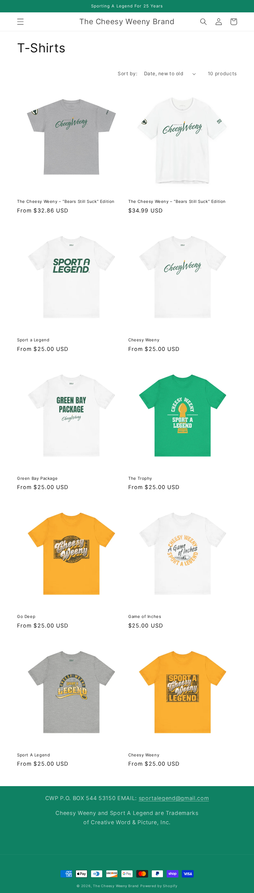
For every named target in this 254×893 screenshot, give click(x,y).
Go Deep (26, 616)
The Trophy (140, 478)
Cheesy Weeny (143, 339)
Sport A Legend (33, 754)
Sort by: (127, 74)
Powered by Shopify (158, 886)
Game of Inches (144, 616)
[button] (20, 21)
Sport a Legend (33, 339)
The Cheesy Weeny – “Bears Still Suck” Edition (66, 201)
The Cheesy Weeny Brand (116, 886)
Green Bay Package (37, 478)
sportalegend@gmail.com (174, 798)
